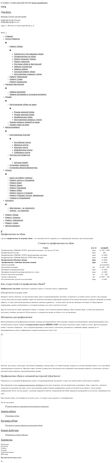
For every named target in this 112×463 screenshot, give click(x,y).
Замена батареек (17, 92)
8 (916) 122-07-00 (7, 20)
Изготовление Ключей (20, 135)
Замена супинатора (23, 66)
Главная (9, 36)
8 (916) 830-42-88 (7, 22)
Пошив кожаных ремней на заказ (25, 122)
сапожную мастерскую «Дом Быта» (31, 385)
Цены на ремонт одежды (21, 178)
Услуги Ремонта (12, 39)
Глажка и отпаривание (20, 198)
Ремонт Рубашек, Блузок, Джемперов (26, 195)
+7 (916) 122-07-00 (17, 3)
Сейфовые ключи (22, 152)
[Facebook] (1, 7)
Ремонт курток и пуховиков (22, 180)
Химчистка (6, 439)
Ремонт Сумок (16, 79)
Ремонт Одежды (12, 217)
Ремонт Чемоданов (18, 77)
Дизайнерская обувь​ (23, 117)
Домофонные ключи (23, 150)
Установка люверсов (19, 165)
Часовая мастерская (14, 84)
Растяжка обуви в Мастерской (27, 64)
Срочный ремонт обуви (24, 72)
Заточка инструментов (20, 155)
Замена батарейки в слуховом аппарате (28, 94)
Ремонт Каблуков (10, 430)
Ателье (8, 170)
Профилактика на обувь (25, 56)
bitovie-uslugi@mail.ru (40, 3)
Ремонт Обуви (16, 46)
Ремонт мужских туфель (25, 59)
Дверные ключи (21, 145)
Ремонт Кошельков (18, 82)
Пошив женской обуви (24, 114)
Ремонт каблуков (21, 61)
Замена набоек (21, 69)
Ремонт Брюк (16, 183)
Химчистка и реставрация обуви (28, 54)
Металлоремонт (12, 127)
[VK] (5, 7)
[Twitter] (3, 7)
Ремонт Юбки (16, 190)
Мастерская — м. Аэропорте (22, 208)
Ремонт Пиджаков (18, 188)
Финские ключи (21, 147)
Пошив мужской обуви (24, 112)
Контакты (9, 200)
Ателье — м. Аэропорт (19, 210)
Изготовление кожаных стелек (28, 74)
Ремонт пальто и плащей (21, 193)
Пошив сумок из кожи (19, 125)
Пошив (8, 97)
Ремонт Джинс (16, 185)
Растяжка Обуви (9, 420)
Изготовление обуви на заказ (23, 104)
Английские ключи (22, 142)
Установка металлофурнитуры (24, 167)
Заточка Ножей (21, 162)
